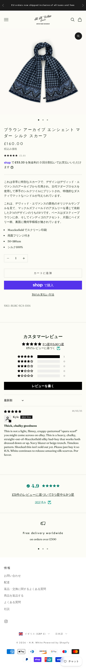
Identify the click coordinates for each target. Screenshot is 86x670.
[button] (26, 356)
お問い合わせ (12, 575)
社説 (7, 609)
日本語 (59, 633)
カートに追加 (43, 273)
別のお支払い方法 (43, 294)
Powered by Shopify (57, 642)
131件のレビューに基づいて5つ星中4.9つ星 (43, 495)
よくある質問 (12, 602)
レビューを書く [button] (43, 386)
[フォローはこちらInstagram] (6, 621)
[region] (43, 531)
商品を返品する (14, 595)
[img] (12, 411)
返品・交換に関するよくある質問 (25, 589)
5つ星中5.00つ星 (53, 344)
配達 (7, 582)
